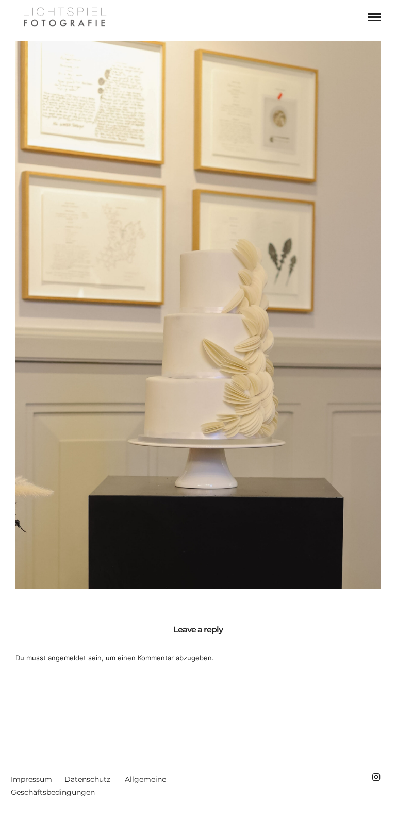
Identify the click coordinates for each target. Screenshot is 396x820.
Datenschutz (87, 779)
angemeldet (67, 658)
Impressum (31, 779)
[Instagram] (376, 777)
